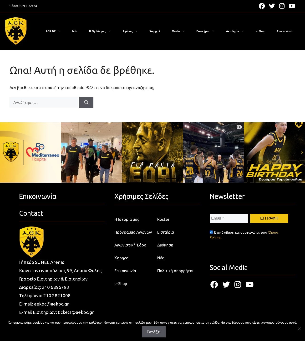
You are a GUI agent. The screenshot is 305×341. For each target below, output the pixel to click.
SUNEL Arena (28, 5)
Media (176, 31)
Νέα (74, 31)
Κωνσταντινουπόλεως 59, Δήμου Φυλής (60, 270)
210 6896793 (55, 287)
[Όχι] (299, 328)
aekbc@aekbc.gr (51, 303)
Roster (163, 219)
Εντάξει (154, 332)
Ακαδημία (232, 31)
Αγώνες (128, 31)
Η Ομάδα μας (97, 31)
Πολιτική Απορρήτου (175, 270)
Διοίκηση (165, 245)
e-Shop (260, 31)
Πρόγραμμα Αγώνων (133, 232)
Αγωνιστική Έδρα (130, 245)
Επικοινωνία (285, 31)
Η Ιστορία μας (126, 219)
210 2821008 (57, 295)
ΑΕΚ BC (51, 31)
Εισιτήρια (202, 31)
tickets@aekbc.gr (76, 312)
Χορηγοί (154, 31)
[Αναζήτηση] (86, 102)
